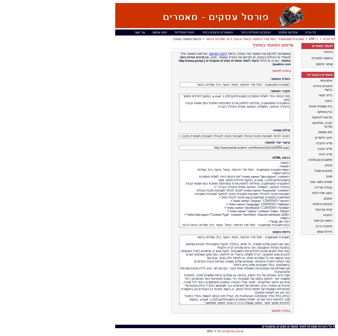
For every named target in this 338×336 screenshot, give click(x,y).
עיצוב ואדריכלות (322, 193)
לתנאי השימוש (218, 54)
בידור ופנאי (325, 95)
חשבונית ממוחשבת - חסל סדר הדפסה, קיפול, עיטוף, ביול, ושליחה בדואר (255, 39)
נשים (329, 176)
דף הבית (310, 32)
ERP (312, 39)
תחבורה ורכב (323, 226)
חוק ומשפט (325, 132)
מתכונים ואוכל (323, 171)
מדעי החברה (324, 143)
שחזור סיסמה (324, 64)
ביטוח (328, 101)
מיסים (328, 165)
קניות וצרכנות (323, 209)
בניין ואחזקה (324, 112)
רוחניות (327, 215)
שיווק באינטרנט (232, 331)
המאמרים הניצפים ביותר (217, 32)
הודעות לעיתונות (322, 117)
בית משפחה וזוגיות (320, 106)
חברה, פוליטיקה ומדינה (322, 124)
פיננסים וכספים (322, 204)
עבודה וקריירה (323, 187)
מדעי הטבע (325, 148)
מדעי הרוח (325, 154)
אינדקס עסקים (288, 32)
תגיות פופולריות (184, 32)
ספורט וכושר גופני (321, 182)
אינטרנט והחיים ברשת (322, 87)
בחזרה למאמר (281, 71)
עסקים (328, 198)
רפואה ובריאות (323, 220)
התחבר (328, 52)
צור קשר (140, 32)
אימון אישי (326, 80)
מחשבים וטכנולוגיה (320, 160)
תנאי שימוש (160, 32)
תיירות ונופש (324, 231)
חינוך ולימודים (323, 137)
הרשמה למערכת (322, 58)
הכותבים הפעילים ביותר (256, 32)
